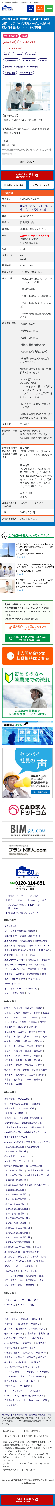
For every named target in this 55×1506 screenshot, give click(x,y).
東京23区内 (9, 1026)
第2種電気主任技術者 (37, 1256)
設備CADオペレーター (14, 954)
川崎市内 (33, 1026)
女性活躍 (24, 1381)
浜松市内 (38, 1041)
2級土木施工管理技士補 (38, 1175)
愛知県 (7, 1045)
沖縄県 (19, 1084)
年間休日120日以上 (13, 1333)
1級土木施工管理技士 (14, 1170)
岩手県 (7, 1012)
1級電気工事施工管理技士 (16, 1222)
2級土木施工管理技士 (14, 1175)
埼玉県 (44, 1017)
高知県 (35, 1069)
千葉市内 (33, 1022)
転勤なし (23, 1338)
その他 (30, 993)
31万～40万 (19, 1299)
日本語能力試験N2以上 (32, 1395)
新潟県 (32, 1031)
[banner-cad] (27, 809)
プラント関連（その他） (13, 48)
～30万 (7, 1299)
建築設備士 (9, 1098)
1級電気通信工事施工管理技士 (18, 1242)
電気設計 (45, 959)
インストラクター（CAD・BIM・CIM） (20, 988)
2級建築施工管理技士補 (15, 1151)
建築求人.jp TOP (15, 895)
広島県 (19, 1065)
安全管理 (8, 974)
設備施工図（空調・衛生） (15, 950)
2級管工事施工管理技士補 (16, 1218)
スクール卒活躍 (11, 1371)
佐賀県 (32, 1074)
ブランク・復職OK (36, 1376)
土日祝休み (18, 54)
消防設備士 (9, 1108)
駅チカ (34, 1381)
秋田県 (37, 1012)
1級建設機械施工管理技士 (16, 1194)
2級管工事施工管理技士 (15, 1213)
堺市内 (7, 1055)
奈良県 (37, 1055)
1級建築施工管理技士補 (35, 1132)
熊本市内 (18, 1079)
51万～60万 (9, 1304)
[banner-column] (27, 732)
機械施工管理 (41, 940)
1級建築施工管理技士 (32, 1122)
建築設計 (22, 945)
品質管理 (20, 974)
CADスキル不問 (26, 72)
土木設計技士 (29, 1265)
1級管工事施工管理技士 (15, 1203)
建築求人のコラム (13, 1431)
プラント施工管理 (26, 42)
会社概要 (28, 1435)
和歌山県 (8, 1060)
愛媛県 (26, 1069)
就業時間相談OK (28, 1347)
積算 (44, 974)
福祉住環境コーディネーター (17, 1156)
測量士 (30, 1261)
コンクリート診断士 (13, 1275)
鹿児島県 (8, 1084)
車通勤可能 (31, 54)
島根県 (28, 1060)
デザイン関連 (34, 978)
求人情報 (34, 895)
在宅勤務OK (10, 1338)
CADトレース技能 (26, 1108)
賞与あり (25, 1319)
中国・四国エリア (11, 36)
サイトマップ (13, 1435)
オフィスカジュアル (13, 1390)
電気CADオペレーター (14, 964)
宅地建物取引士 (37, 1127)
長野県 (44, 1036)
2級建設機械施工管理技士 (16, 1199)
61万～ (21, 1304)
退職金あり (23, 1323)
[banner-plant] (27, 849)
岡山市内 (8, 1065)
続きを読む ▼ (27, 161)
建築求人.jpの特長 (38, 900)
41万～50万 (33, 1299)
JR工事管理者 (10, 1270)
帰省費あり (9, 1323)
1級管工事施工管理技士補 (16, 1208)
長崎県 (41, 1074)
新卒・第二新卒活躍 (13, 1366)
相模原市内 (9, 1031)
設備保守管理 (33, 974)
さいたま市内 (10, 1022)
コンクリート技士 (28, 1270)
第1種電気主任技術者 (14, 1256)
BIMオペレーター (12, 983)
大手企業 (20, 1357)
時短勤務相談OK (12, 1352)
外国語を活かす (11, 1405)
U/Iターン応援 (10, 1347)
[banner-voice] (27, 772)
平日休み (35, 1323)
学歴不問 (19, 66)
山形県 (46, 1012)
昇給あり (36, 1319)
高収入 (7, 54)
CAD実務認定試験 (12, 1132)
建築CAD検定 (24, 1098)
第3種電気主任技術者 (14, 1261)
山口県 (39, 1065)
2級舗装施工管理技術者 (15, 1184)
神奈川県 (22, 1026)
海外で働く (41, 1342)
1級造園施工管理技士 (39, 1184)
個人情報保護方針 (34, 1431)
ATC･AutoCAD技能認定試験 (17, 1141)
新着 (6, 1319)
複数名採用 (28, 1352)
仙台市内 (27, 1012)
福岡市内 (8, 1074)
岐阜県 (7, 1041)
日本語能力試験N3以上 (15, 1400)
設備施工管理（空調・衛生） (32, 935)
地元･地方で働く (29, 60)
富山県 (7, 1036)
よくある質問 (42, 1435)
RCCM (7, 1265)
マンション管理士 (41, 1141)
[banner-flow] (27, 692)
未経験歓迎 (21, 1362)
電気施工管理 (26, 940)
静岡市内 (27, 1041)
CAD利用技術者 (11, 1122)
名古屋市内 (19, 1045)
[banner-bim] (27, 829)
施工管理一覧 (10, 926)
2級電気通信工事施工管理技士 (18, 1246)
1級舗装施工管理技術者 (15, 1179)
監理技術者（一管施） (35, 1280)
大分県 (28, 1079)
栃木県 (26, 1017)
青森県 (39, 1007)
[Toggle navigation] (49, 8)
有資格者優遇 (10, 72)
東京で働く (28, 1342)
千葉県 (23, 1022)
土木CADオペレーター (14, 959)
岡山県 (24, 36)
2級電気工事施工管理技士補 (17, 1237)
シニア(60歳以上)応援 (14, 1376)
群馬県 (35, 1017)
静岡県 (17, 1041)
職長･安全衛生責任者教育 (16, 1103)
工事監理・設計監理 (37, 969)
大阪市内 (38, 1050)
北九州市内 (21, 1074)
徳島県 (7, 1069)
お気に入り (35, 905)
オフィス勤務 (24, 1385)
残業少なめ (9, 1385)
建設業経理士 (33, 1146)
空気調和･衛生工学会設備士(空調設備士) (23, 1117)
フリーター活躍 (32, 1366)
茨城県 (17, 1017)
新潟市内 (42, 1031)
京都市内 (18, 1050)
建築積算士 (31, 1285)
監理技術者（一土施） (13, 1280)
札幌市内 (18, 1007)
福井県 (26, 1036)
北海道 (7, 1007)
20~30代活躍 (28, 1371)
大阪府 (28, 1050)
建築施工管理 (9, 42)
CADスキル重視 (33, 1390)
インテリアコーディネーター (17, 1160)
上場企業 (43, 60)
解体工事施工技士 (34, 1165)
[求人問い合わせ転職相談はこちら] (27, 655)
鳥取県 (19, 1060)
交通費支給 (30, 1333)
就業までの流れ (15, 900)
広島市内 (29, 1065)
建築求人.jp (7, 1414)
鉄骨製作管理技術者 (13, 1165)
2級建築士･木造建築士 (14, 1113)
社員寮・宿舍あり (11, 60)
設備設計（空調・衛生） (39, 950)
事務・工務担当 (11, 978)
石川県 (17, 1036)
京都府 (7, 1050)
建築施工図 (9, 945)
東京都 (43, 1022)
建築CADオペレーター (39, 945)
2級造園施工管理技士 (14, 1189)
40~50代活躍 (32, 66)
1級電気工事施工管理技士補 (17, 1227)
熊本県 (7, 1079)
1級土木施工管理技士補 (38, 1170)
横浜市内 (22, 1031)
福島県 (7, 1017)
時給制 (31, 1304)
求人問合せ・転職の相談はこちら (18, 906)
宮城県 (17, 1012)
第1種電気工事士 (12, 1251)
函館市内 (29, 1007)
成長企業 (42, 1357)
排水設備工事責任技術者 (15, 1136)
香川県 (17, 1069)
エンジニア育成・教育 (14, 993)
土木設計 (32, 954)
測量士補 (40, 1261)
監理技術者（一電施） (13, 1285)
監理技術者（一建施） (35, 1275)
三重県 (30, 1045)
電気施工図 (33, 959)
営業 (23, 978)
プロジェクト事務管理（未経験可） (19, 931)
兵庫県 (17, 1055)
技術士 (17, 1265)
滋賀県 (39, 1045)
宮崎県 (37, 1079)
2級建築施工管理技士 (14, 1146)
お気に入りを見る (41, 185)
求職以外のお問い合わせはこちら (23, 912)
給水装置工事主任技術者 (15, 1127)
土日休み (8, 1328)
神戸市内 (27, 1055)
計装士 (38, 1246)
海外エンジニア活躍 (38, 1400)
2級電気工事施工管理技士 (16, 1232)
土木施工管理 (10, 940)
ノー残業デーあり (37, 1328)
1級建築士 (35, 1103)
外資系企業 (41, 1352)
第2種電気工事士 (31, 1251)
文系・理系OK (35, 1362)
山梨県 (35, 1036)
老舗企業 (8, 66)
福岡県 (44, 1069)
